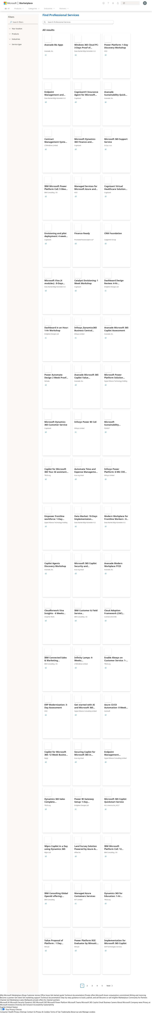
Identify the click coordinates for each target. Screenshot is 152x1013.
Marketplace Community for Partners (132, 997)
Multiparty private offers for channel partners (42, 1000)
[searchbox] (25, 22)
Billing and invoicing (138, 995)
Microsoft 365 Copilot (90, 1002)
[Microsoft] (10, 3)
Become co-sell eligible (108, 997)
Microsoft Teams (74, 1002)
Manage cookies (88, 1012)
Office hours (45, 995)
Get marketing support (31, 997)
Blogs (24, 995)
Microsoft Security (17, 1002)
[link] (57, 56)
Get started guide (57, 995)
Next (108, 986)
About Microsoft (123, 1002)
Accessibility (38, 1004)
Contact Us (31, 1012)
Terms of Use (55, 1012)
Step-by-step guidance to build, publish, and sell (80, 997)
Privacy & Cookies (43, 1012)
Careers (114, 1002)
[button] (44, 22)
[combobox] (79, 22)
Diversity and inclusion (24, 1004)
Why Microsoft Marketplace (11, 995)
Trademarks (65, 1012)
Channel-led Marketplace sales (12, 1000)
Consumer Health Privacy (9, 1012)
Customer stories (33, 995)
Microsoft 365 (41, 1002)
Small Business (104, 1002)
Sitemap (23, 1012)
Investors (11, 1004)
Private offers (90, 995)
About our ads (76, 1012)
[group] (45, 55)
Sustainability (48, 1004)
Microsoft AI (5, 1002)
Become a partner (7, 997)
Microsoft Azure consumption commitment (113, 995)
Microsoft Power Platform (57, 1002)
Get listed (18, 997)
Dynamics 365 (30, 1002)
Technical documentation (74, 995)
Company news (136, 1002)
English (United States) (9, 1007)
